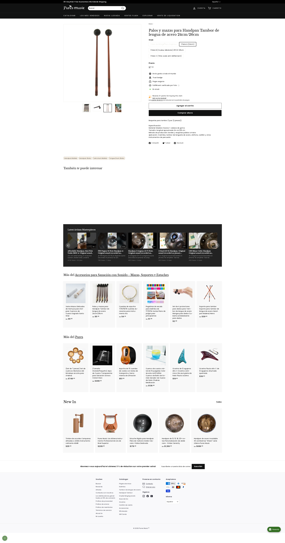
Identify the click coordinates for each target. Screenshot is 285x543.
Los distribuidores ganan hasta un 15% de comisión (105, 497)
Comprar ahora (185, 113)
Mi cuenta (99, 516)
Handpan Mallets (70, 158)
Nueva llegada (112, 15)
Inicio (151, 24)
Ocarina (122, 502)
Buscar (98, 484)
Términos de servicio (104, 510)
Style (151, 40)
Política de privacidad (104, 501)
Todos (219, 402)
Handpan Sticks (85, 158)
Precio (152, 63)
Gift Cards (123, 514)
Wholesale (123, 511)
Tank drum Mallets (100, 158)
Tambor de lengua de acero (130, 490)
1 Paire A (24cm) (187, 44)
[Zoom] (102, 63)
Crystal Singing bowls (127, 496)
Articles (98, 490)
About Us (99, 513)
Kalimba (122, 487)
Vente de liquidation (168, 15)
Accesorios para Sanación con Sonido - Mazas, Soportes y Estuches (122, 275)
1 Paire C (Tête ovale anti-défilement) (166, 56)
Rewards (99, 487)
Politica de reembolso (104, 507)
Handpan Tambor (126, 493)
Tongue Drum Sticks (116, 158)
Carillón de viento (125, 505)
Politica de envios (102, 504)
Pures (79, 337)
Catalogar (69, 15)
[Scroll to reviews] (185, 38)
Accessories (124, 508)
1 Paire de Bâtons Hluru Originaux (163, 44)
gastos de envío (157, 100)
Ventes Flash (131, 15)
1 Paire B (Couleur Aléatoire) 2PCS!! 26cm (167, 50)
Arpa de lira (123, 499)
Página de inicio (125, 484)
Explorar (148, 15)
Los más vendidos (90, 15)
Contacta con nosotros (104, 493)
